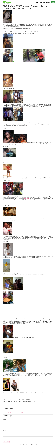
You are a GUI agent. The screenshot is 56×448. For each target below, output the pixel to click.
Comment (5, 419)
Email (4, 434)
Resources (48, 2)
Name (4, 430)
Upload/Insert (26, 198)
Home (37, 2)
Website (4, 437)
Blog (44, 2)
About (41, 2)
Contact (53, 2)
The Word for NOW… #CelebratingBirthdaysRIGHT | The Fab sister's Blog (16, 412)
